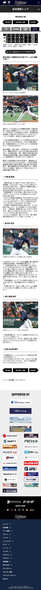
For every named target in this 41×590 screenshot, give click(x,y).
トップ (5, 380)
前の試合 (8, 22)
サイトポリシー (7, 568)
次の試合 (33, 22)
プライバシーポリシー (9, 575)
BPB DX (5, 579)
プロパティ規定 (7, 572)
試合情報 (11, 380)
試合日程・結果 (20, 22)
